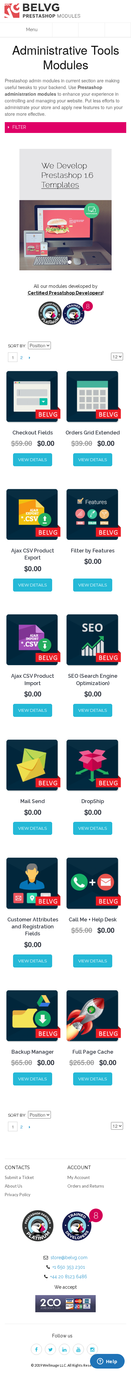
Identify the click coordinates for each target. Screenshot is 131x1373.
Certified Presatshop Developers (65, 292)
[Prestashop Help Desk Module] (93, 883)
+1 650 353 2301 (68, 1267)
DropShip (92, 801)
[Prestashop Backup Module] (32, 1016)
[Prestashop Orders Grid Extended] (93, 396)
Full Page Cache (92, 1052)
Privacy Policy (18, 1194)
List (118, 346)
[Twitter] (51, 1350)
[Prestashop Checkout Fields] (32, 396)
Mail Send (32, 801)
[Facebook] (37, 1350)
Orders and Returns (85, 1186)
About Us (13, 1186)
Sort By (16, 345)
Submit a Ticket (19, 1177)
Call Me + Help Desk (93, 920)
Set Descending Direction (56, 346)
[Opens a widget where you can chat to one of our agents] (107, 1362)
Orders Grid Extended (93, 433)
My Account (78, 1177)
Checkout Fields (32, 433)
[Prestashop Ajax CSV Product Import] (32, 640)
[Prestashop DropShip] (93, 765)
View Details (32, 459)
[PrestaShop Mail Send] (32, 765)
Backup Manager (32, 1052)
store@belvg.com (69, 1257)
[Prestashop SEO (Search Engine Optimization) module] (93, 640)
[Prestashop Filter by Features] (93, 514)
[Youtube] (79, 1350)
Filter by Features (92, 551)
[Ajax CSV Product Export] (32, 514)
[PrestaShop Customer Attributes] (32, 883)
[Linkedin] (65, 1350)
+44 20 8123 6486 (68, 1276)
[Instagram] (93, 1350)
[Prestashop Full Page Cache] (93, 1016)
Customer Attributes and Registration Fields (32, 927)
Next (29, 357)
